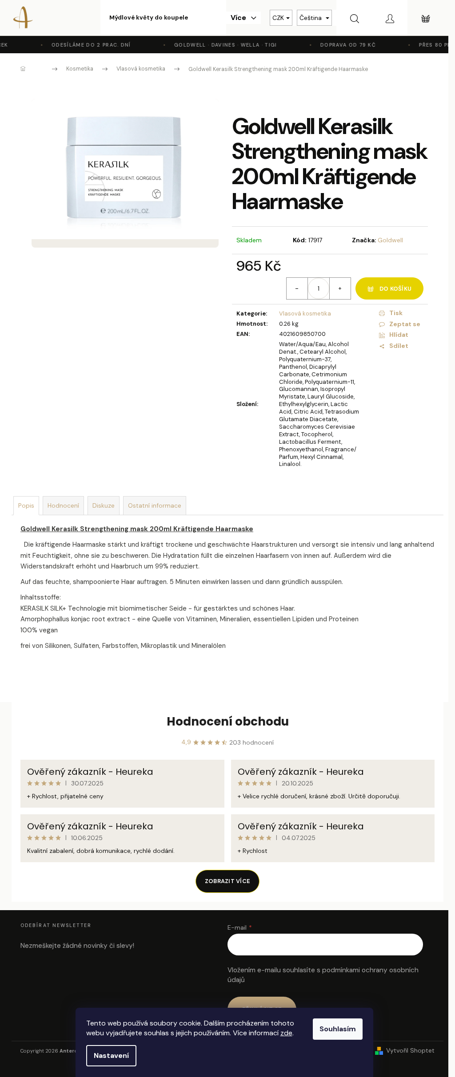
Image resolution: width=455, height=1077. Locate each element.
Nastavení (111, 1055)
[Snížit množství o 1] (297, 288)
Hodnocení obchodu (228, 722)
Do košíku (395, 288)
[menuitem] (148, 18)
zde (286, 1033)
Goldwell (390, 240)
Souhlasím (337, 1029)
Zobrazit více (227, 881)
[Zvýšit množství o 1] (340, 288)
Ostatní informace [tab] (154, 505)
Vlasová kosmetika (305, 313)
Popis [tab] (26, 505)
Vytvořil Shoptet (410, 1050)
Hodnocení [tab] (63, 505)
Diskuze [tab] (103, 505)
